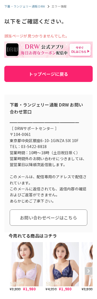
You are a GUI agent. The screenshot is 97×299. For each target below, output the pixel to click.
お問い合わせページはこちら (48, 217)
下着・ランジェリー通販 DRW (24, 6)
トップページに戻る (48, 74)
